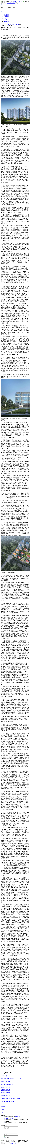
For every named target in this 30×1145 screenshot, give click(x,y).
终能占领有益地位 (5, 1092)
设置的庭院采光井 (5, 1095)
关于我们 (6, 16)
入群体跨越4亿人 (5, 1076)
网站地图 (13, 1143)
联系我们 (6, 21)
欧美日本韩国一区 (5, 1087)
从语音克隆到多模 (5, 1081)
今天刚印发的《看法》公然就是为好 (10, 1098)
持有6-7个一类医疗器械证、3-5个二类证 (11, 1078)
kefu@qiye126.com (18, 1)
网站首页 (6, 15)
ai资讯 (5, 18)
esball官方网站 (10, 24)
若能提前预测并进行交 (7, 1084)
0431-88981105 (11, 3)
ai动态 (5, 19)
